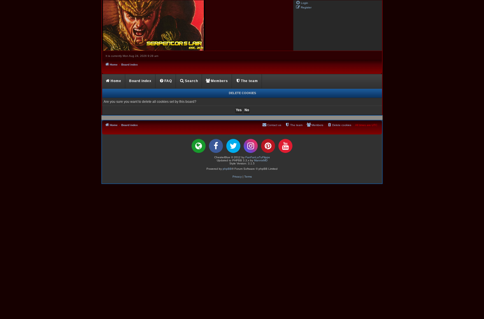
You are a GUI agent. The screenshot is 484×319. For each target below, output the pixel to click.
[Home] (197, 25)
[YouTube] (285, 146)
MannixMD (260, 160)
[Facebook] (216, 146)
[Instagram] (251, 146)
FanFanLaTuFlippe (257, 157)
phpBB (227, 168)
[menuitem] (302, 2)
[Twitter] (233, 146)
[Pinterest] (268, 146)
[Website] (199, 146)
